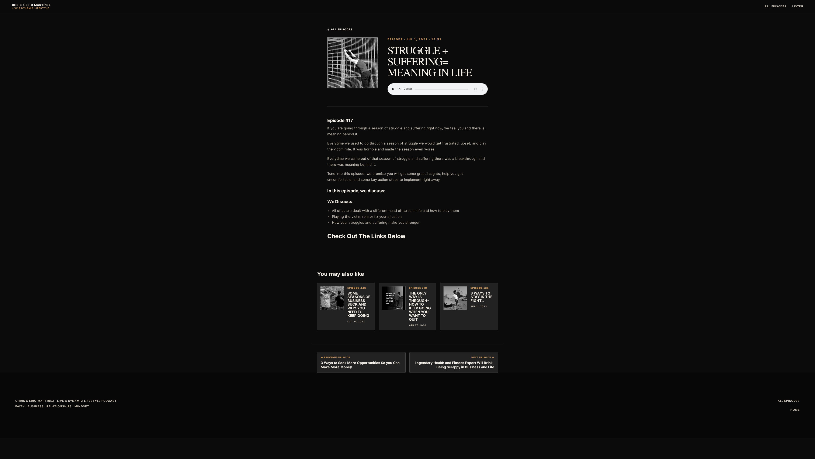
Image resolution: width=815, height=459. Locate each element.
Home (795, 409)
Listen (797, 6)
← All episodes (340, 29)
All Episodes (775, 6)
